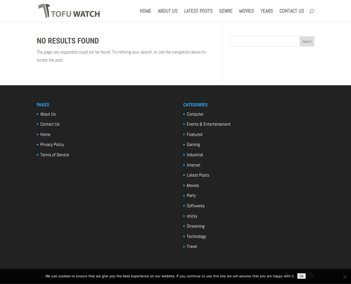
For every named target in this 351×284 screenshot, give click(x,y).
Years (267, 11)
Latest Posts (198, 11)
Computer (195, 114)
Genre (226, 11)
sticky (192, 216)
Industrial (195, 155)
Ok (301, 276)
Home (145, 11)
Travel (192, 246)
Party (191, 195)
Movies (246, 11)
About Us (168, 11)
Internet (193, 165)
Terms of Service (54, 155)
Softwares (196, 206)
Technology (196, 236)
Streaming (196, 226)
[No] (344, 276)
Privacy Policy (52, 144)
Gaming (193, 144)
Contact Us (292, 11)
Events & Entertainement (208, 124)
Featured (194, 134)
